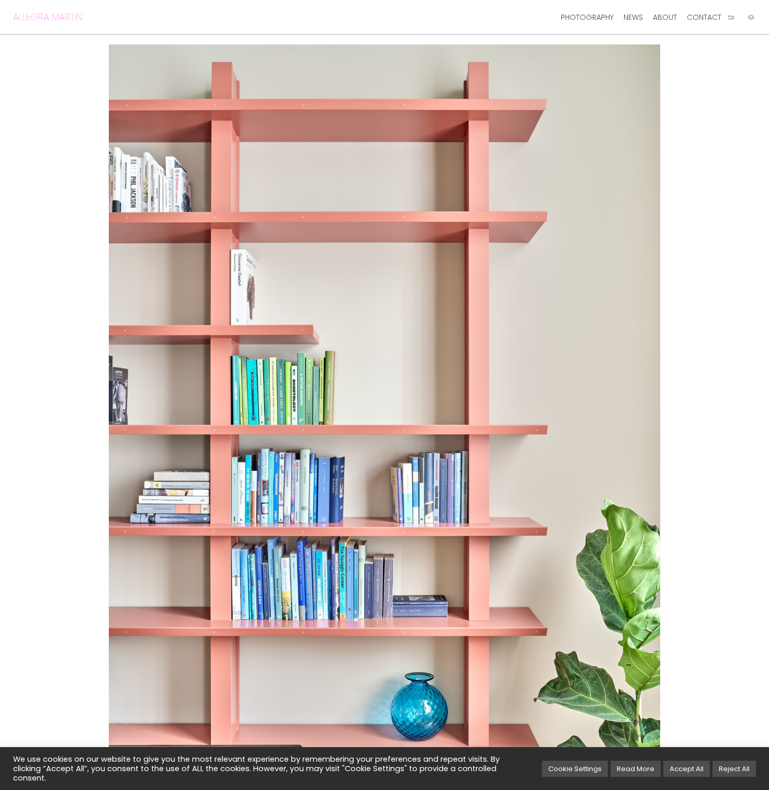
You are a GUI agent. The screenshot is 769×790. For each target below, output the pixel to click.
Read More (635, 769)
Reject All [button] (734, 769)
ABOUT (665, 17)
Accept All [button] (687, 769)
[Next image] (576, 412)
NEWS (633, 17)
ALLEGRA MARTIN (47, 17)
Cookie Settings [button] (575, 769)
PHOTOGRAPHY (587, 17)
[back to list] (731, 17)
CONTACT (704, 17)
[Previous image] (192, 412)
